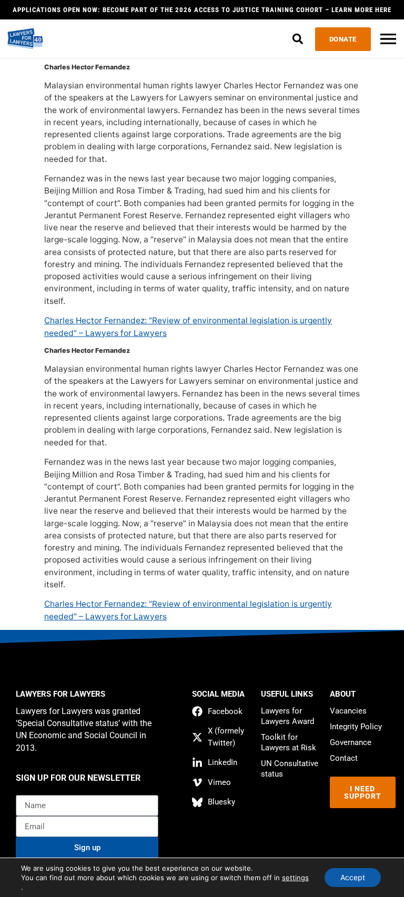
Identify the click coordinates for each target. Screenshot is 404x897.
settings (295, 877)
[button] (298, 39)
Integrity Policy (356, 726)
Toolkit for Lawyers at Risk (288, 742)
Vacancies (348, 711)
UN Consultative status (289, 769)
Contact (344, 758)
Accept (352, 877)
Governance (350, 742)
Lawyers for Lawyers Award (287, 716)
